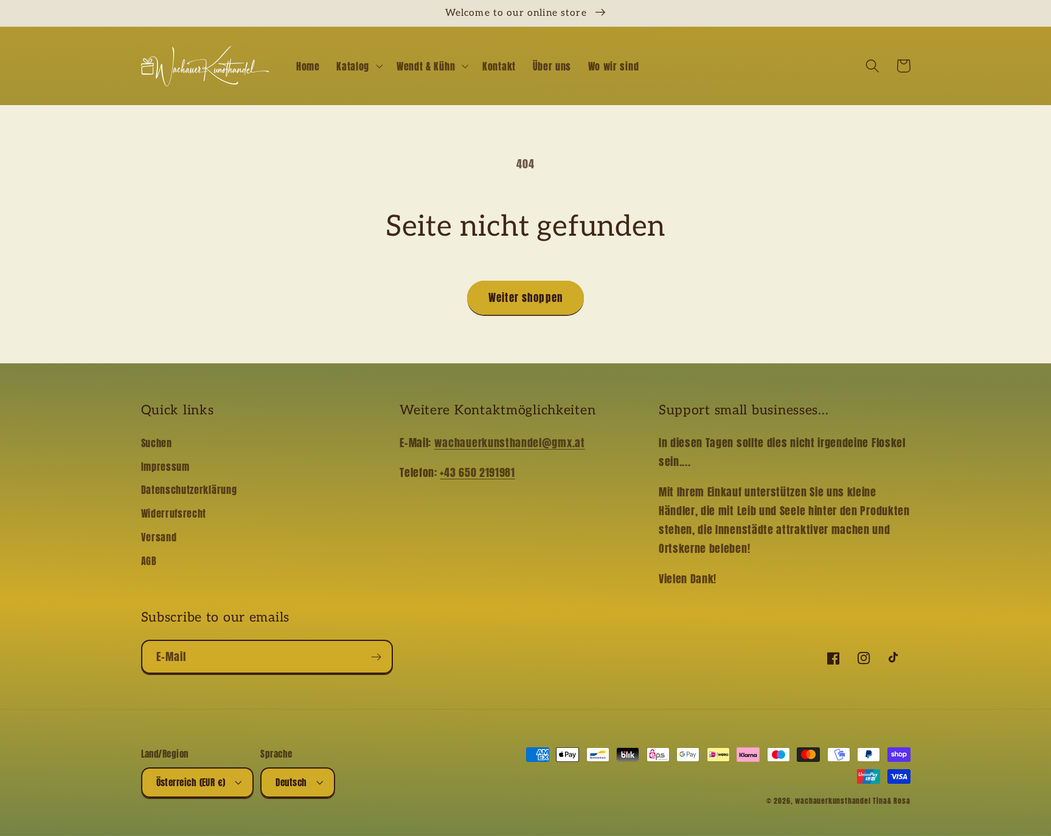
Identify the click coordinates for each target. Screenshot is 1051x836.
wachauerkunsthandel (832, 800)
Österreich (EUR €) (191, 782)
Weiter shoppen (525, 298)
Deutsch (291, 782)
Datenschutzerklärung (189, 489)
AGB (149, 560)
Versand (159, 537)
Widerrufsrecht (174, 513)
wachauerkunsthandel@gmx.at (509, 442)
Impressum (165, 466)
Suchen (156, 443)
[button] (358, 66)
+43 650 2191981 (477, 472)
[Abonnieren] (376, 657)
